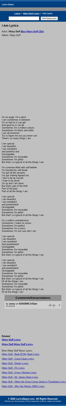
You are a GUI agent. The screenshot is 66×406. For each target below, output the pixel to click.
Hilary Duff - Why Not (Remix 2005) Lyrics (23, 386)
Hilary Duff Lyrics (31, 13)
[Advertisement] (33, 81)
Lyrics (17, 13)
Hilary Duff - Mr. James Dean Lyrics (20, 377)
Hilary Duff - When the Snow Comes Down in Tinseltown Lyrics (34, 381)
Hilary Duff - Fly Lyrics (13, 368)
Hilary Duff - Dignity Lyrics (15, 363)
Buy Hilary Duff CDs (32, 31)
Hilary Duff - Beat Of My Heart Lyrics (20, 354)
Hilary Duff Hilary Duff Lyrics (17, 344)
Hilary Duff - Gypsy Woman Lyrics (19, 372)
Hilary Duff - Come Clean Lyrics (18, 358)
